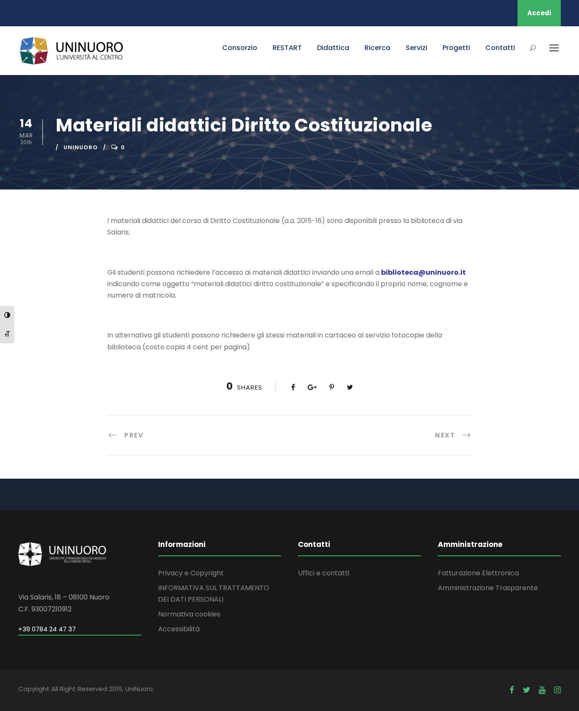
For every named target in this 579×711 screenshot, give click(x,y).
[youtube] (542, 690)
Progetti (456, 48)
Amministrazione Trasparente (488, 588)
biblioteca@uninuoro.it (423, 272)
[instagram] (557, 690)
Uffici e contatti (323, 573)
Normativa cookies (189, 614)
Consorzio (239, 48)
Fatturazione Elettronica (478, 573)
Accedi (539, 12)
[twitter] (526, 690)
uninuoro (81, 147)
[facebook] (511, 690)
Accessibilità (179, 629)
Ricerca (377, 48)
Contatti (500, 48)
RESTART (287, 48)
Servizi (416, 48)
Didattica (333, 48)
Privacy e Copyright (191, 573)
